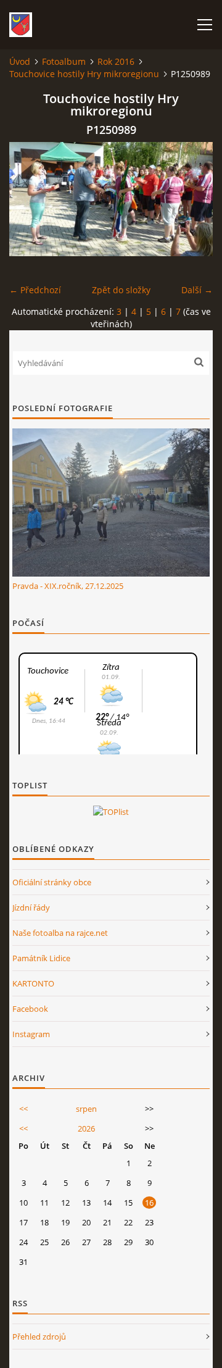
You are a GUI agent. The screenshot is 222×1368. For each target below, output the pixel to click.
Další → (197, 290)
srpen (86, 1108)
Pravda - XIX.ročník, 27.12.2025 (67, 585)
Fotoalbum (64, 61)
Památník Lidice (41, 958)
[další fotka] (193, 199)
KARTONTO (33, 983)
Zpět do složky (121, 290)
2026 (86, 1128)
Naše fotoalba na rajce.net (60, 932)
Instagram (31, 1034)
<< (23, 1108)
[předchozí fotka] (29, 199)
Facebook (30, 1008)
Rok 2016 (115, 61)
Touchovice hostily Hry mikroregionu (84, 74)
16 (149, 1202)
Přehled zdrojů (39, 1336)
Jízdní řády (31, 907)
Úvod (19, 61)
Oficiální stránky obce (51, 882)
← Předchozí (35, 290)
